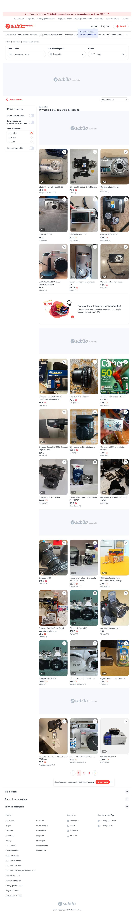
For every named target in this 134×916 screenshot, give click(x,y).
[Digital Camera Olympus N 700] (53, 171)
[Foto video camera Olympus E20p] (114, 483)
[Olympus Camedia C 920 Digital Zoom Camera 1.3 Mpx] (53, 614)
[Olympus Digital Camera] (114, 171)
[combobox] (26, 54)
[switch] (31, 115)
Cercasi (12, 141)
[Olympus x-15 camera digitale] (114, 268)
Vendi (123, 26)
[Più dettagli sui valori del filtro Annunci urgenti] (22, 148)
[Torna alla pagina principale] (20, 26)
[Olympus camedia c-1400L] (114, 614)
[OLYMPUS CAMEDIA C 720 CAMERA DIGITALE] (53, 268)
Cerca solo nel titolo (15, 115)
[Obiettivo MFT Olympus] (84, 383)
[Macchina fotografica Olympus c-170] (84, 268)
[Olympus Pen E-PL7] (114, 742)
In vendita (12, 133)
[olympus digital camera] (114, 218)
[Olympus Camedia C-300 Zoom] (84, 662)
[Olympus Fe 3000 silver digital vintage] (114, 433)
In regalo (12, 137)
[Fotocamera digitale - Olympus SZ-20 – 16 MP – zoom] (84, 564)
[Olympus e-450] (53, 564)
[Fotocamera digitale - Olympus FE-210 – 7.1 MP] (84, 483)
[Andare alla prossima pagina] (95, 773)
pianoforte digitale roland (52, 35)
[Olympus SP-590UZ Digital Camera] (84, 171)
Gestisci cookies (12, 850)
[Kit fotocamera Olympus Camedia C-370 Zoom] (53, 742)
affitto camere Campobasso (29, 35)
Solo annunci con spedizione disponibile (17, 122)
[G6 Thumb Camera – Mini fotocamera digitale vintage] (114, 564)
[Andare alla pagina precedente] (73, 773)
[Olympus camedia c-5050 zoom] (84, 433)
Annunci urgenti (14, 148)
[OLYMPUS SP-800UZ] (84, 218)
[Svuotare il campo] (42, 54)
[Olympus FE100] (53, 218)
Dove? (91, 48)
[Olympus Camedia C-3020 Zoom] (84, 742)
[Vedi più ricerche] (126, 35)
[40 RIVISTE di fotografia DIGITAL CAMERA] (114, 383)
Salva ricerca (16, 99)
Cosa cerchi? (13, 48)
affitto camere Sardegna (121, 35)
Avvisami (104, 782)
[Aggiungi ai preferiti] (64, 152)
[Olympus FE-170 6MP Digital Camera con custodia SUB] (53, 383)
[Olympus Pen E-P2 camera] (53, 483)
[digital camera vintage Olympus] (114, 662)
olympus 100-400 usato (74, 35)
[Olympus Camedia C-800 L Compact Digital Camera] (53, 433)
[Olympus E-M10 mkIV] (84, 614)
